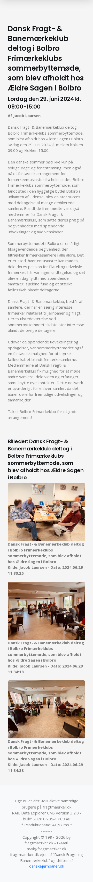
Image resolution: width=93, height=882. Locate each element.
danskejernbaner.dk (46, 866)
